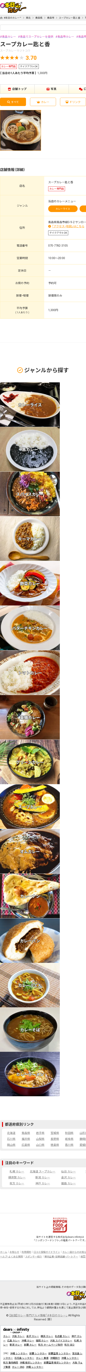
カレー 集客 (42, 1358)
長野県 (55, 1139)
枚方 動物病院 (10, 1362)
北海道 (11, 1133)
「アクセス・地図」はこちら (68, 226)
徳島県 (55, 1144)
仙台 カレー (68, 1171)
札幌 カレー (17, 1171)
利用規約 (26, 1252)
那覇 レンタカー (38, 1353)
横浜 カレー (47, 1336)
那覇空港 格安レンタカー (57, 1362)
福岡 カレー (42, 1340)
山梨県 (40, 1139)
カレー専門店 (8, 66)
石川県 (11, 1139)
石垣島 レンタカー (24, 1358)
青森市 (50, 17)
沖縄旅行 (55, 1358)
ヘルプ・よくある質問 (11, 1256)
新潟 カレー (42, 1177)
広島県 (26, 1144)
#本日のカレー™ (12, 17)
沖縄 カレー (28, 1340)
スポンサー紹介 (33, 1256)
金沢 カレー (68, 1177)
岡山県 (11, 1144)
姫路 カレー (68, 1183)
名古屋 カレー (62, 1336)
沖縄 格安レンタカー (31, 1362)
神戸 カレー (42, 1183)
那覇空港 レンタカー (59, 1353)
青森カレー (9, 36)
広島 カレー (13, 1340)
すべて (15, 102)
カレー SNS (18, 1367)
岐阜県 (69, 1139)
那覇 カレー (30, 1344)
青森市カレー (65, 36)
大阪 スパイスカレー (61, 1340)
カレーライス (63, 208)
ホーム (3, 1252)
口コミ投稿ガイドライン (47, 1252)
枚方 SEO (69, 1344)
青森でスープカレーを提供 (36, 36)
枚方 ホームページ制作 (50, 1344)
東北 (28, 17)
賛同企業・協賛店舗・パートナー (61, 1256)
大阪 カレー (18, 1336)
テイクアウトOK (29, 66)
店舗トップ (19, 89)
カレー (45, 102)
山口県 (40, 1144)
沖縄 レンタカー (19, 1353)
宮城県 (55, 1133)
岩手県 (40, 1133)
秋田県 (69, 1133)
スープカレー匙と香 (69, 17)
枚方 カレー (17, 1183)
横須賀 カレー (17, 1177)
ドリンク (75, 102)
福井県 (26, 1139)
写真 (53, 89)
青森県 (38, 17)
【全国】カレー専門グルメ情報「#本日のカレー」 (38, 1315)
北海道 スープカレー (42, 1171)
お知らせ (14, 1252)
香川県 (69, 1144)
